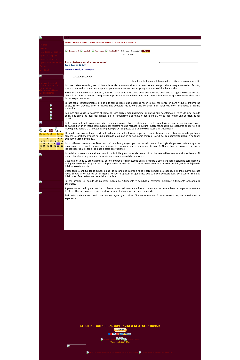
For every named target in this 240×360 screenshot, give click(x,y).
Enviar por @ (74, 51)
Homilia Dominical (48, 83)
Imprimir (87, 51)
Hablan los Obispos (49, 85)
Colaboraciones (47, 93)
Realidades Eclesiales (50, 52)
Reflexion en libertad (49, 90)
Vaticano (43, 48)
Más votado (99, 51)
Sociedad (44, 70)
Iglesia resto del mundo (50, 62)
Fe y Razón (45, 88)
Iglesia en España (48, 55)
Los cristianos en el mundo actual (125, 42)
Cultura (43, 66)
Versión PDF (114, 51)
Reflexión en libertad (80, 42)
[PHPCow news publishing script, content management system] (112, 352)
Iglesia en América (48, 59)
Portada (43, 45)
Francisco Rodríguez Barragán (100, 42)
